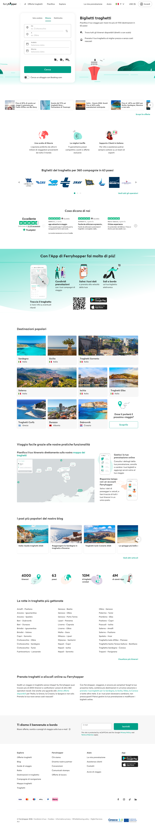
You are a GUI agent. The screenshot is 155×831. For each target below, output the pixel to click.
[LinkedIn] (135, 799)
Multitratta (58, 18)
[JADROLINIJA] (126, 182)
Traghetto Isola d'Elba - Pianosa (113, 640)
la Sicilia (119, 690)
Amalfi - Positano (24, 609)
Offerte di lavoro (59, 775)
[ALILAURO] (102, 182)
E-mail (85, 725)
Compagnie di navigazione (29, 779)
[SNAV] (77, 182)
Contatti (90, 766)
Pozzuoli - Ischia (106, 624)
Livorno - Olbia (64, 628)
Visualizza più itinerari (128, 659)
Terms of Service (87, 735)
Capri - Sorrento (24, 636)
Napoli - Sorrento (65, 651)
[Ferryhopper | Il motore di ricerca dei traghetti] (10, 4)
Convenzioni (57, 766)
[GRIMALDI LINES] (28, 182)
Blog (19, 761)
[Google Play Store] (98, 300)
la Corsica (133, 690)
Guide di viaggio (24, 766)
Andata (33, 42)
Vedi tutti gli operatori (128, 193)
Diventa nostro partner (62, 761)
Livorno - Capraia (66, 624)
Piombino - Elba (106, 617)
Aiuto (109, 4)
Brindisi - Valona (24, 632)
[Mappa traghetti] (55, 480)
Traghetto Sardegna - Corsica (112, 648)
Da (32, 26)
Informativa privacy (63, 819)
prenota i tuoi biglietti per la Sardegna (97, 690)
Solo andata (37, 18)
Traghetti (21, 788)
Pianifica (51, 4)
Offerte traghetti (35, 4)
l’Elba (125, 690)
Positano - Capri (106, 620)
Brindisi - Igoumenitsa (26, 628)
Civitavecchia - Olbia (26, 640)
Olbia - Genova (106, 609)
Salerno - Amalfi (106, 628)
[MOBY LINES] (53, 182)
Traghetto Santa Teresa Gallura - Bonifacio (118, 644)
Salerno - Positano (107, 632)
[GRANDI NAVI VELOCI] (40, 182)
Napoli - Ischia (64, 648)
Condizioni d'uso (40, 819)
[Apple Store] (98, 307)
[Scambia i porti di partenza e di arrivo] (66, 31)
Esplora (62, 4)
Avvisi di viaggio (94, 772)
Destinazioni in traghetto (28, 775)
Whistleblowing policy (80, 819)
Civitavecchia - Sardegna (28, 644)
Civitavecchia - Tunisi (26, 648)
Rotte (19, 770)
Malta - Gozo (64, 632)
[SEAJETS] (114, 182)
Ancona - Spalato (25, 617)
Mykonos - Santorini (67, 640)
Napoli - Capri (64, 644)
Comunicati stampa (61, 770)
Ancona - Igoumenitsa (27, 613)
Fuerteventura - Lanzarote (29, 651)
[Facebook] (118, 799)
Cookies (51, 819)
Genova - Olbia (65, 613)
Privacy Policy (125, 732)
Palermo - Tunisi (106, 613)
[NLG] (89, 182)
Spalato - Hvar (105, 636)
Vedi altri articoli (130, 558)
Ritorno (48, 18)
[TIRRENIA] (65, 182)
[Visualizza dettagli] (69, 729)
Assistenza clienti (94, 761)
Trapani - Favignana (108, 651)
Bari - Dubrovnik (24, 620)
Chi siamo (56, 757)
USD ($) (132, 4)
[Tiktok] (129, 799)
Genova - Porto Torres (68, 617)
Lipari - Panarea (65, 620)
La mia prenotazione (93, 4)
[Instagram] (124, 799)
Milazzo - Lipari (65, 636)
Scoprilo (123, 424)
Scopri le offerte (143, 114)
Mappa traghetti (24, 783)
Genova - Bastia (65, 609)
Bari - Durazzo (23, 624)
